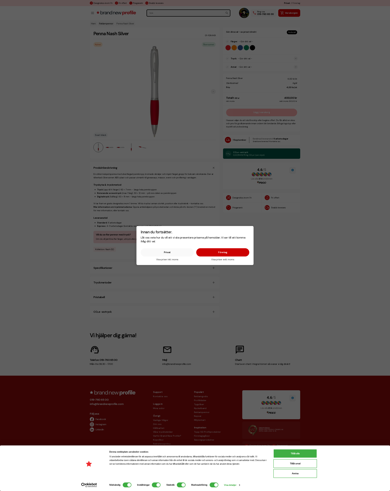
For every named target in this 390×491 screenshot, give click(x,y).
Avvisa (295, 473)
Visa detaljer (230, 485)
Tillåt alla (295, 453)
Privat (167, 252)
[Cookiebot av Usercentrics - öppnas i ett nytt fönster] (89, 485)
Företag (222, 252)
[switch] (156, 484)
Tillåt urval (295, 463)
